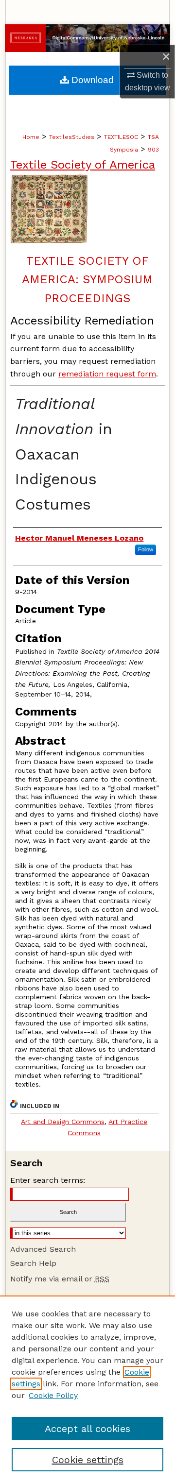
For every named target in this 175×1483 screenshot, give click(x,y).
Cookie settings (87, 1460)
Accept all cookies (87, 1428)
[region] (87, 1389)
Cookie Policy (53, 1395)
